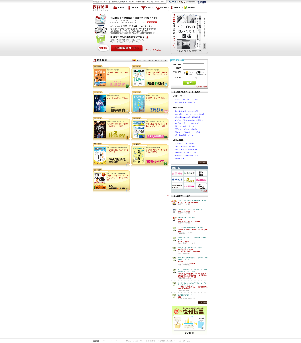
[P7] (189, 31)
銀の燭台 (192, 146)
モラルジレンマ (191, 152)
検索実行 (189, 83)
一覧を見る (203, 191)
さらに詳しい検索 (201, 87)
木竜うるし (199, 120)
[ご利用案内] (190, 8)
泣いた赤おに (178, 143)
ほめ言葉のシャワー (180, 102)
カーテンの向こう (180, 152)
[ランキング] (147, 8)
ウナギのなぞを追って (181, 123)
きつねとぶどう (179, 155)
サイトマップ (177, 341)
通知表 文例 (191, 102)
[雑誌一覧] (119, 8)
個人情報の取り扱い (151, 341)
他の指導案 (203, 162)
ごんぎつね (178, 120)
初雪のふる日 (196, 117)
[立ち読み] (133, 8)
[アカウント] (175, 8)
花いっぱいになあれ (180, 111)
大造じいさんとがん (189, 120)
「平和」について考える (182, 129)
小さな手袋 (196, 132)
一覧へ (204, 46)
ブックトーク (192, 135)
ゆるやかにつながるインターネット (185, 126)
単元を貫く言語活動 (180, 135)
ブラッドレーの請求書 (181, 146)
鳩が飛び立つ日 (179, 158)
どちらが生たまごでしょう (182, 117)
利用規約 (128, 341)
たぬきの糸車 (178, 114)
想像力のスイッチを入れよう (183, 132)
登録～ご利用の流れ (153, 50)
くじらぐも (187, 114)
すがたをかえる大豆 (198, 114)
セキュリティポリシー (138, 341)
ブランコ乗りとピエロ (190, 143)
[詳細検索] (161, 8)
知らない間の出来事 (191, 149)
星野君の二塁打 (179, 149)
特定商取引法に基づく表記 (165, 341)
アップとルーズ (193, 123)
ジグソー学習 (194, 99)
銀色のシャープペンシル (193, 155)
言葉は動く (194, 129)
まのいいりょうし (193, 111)
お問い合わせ (186, 341)
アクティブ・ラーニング (182, 99)
